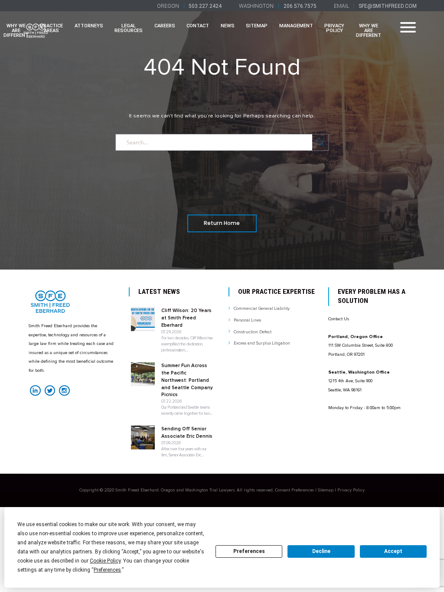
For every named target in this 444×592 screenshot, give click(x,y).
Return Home (222, 223)
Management (296, 26)
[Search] (320, 142)
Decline (321, 551)
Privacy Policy (334, 28)
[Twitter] (49, 390)
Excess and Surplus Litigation (262, 343)
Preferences (249, 551)
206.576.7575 (300, 6)
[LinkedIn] (35, 390)
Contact (197, 26)
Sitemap (257, 26)
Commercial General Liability (262, 308)
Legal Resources (128, 28)
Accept (393, 551)
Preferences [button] (107, 570)
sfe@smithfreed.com (388, 6)
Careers (164, 26)
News (228, 26)
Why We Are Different (368, 31)
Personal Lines (247, 320)
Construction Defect (252, 332)
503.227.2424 (205, 6)
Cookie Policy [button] (105, 561)
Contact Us (338, 319)
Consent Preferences (294, 490)
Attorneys (89, 26)
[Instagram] (64, 390)
